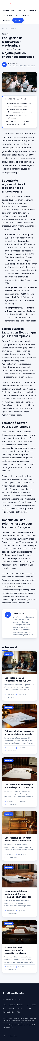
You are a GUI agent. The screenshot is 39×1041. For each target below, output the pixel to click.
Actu (13, 10)
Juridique (21, 10)
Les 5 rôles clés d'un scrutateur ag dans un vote (18, 679)
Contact (18, 20)
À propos (6, 20)
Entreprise (32, 10)
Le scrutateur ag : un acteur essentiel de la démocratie (18, 839)
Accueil (6, 10)
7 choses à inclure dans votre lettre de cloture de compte (19, 732)
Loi (4, 15)
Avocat (10, 15)
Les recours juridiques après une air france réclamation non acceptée (17, 894)
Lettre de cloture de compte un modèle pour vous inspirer (19, 786)
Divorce (25, 15)
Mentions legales (8, 1012)
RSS (18, 1012)
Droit (17, 15)
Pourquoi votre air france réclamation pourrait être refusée (15, 950)
